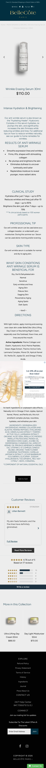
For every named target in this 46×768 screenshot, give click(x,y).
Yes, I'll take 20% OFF (34, 387)
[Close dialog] (44, 362)
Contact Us (36, 766)
